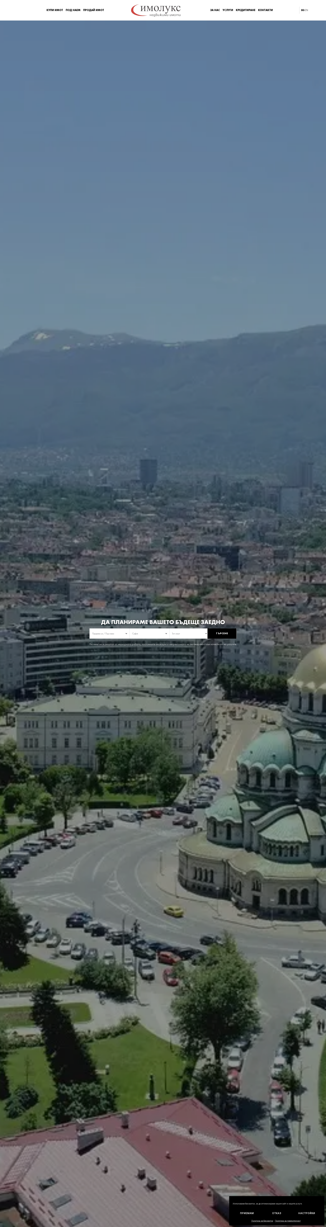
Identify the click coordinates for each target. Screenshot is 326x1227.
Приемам (247, 1213)
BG (302, 10)
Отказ (276, 1213)
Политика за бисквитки (262, 1221)
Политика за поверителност (288, 1221)
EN (306, 10)
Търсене (222, 633)
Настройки (306, 1213)
